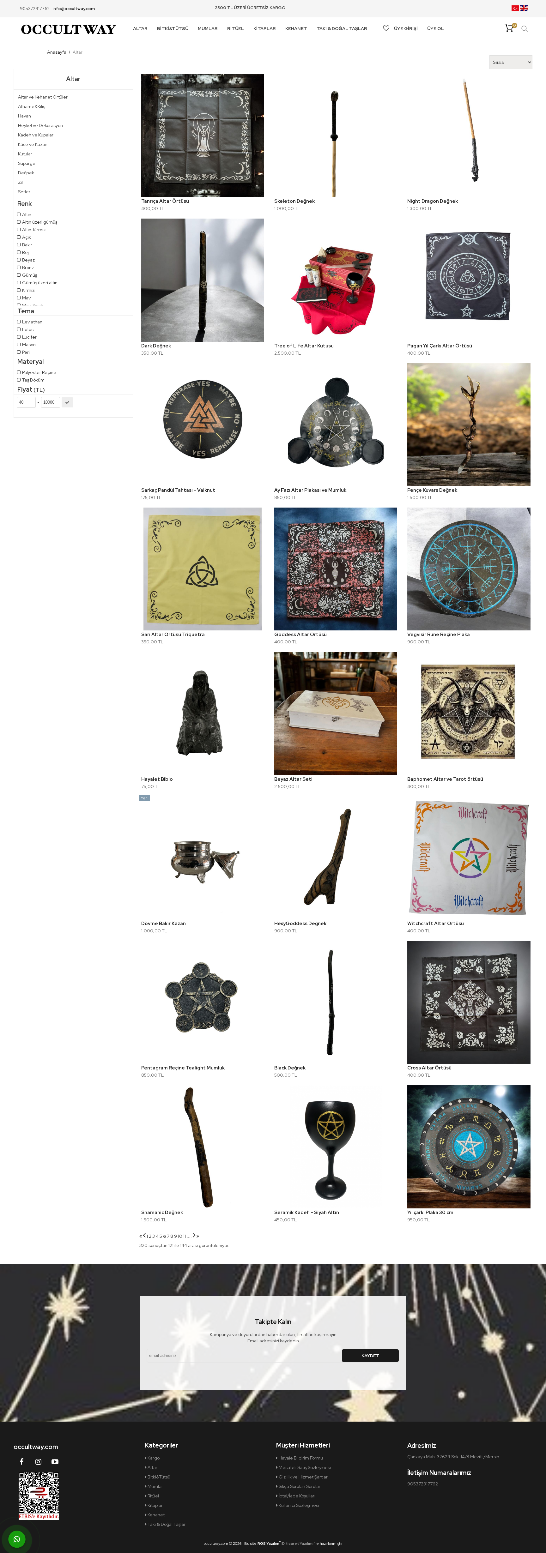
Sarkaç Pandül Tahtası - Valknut (178, 490)
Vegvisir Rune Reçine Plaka (438, 634)
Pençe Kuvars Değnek (432, 490)
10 (180, 1236)
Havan (24, 116)
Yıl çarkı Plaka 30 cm (430, 1212)
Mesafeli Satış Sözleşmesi (304, 1467)
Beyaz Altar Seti (293, 779)
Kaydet (370, 1355)
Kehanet (156, 1515)
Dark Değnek (156, 346)
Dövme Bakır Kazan (163, 923)
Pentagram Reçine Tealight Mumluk (183, 1068)
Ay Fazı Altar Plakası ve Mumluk (310, 490)
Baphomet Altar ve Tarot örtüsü (445, 779)
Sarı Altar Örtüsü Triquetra (173, 634)
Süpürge (26, 163)
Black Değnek (290, 1068)
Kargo (153, 1458)
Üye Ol (435, 28)
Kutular (25, 154)
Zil (20, 182)
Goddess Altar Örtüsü (300, 634)
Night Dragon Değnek (432, 201)
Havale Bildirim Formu (300, 1458)
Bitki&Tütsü (158, 1477)
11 (184, 1236)
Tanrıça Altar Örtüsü (165, 201)
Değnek (26, 173)
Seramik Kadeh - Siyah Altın (306, 1212)
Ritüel (153, 1496)
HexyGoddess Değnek (300, 923)
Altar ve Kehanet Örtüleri (43, 97)
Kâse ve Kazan (32, 144)
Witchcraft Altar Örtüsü (435, 923)
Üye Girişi (406, 28)
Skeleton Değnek (294, 201)
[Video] (55, 1461)
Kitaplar (155, 1505)
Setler (24, 192)
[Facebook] (21, 1461)
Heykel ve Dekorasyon (40, 125)
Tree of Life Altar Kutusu (304, 346)
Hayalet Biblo (157, 779)
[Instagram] (38, 1461)
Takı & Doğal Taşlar (166, 1524)
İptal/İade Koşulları (296, 1496)
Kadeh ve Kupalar (35, 135)
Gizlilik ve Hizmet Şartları (303, 1477)
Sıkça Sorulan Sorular (299, 1486)
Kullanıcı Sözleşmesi (298, 1505)
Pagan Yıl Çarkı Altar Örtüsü (439, 346)
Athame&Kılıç (32, 106)
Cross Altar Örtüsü (429, 1068)
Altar (152, 1467)
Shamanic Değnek (162, 1212)
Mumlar (155, 1486)
